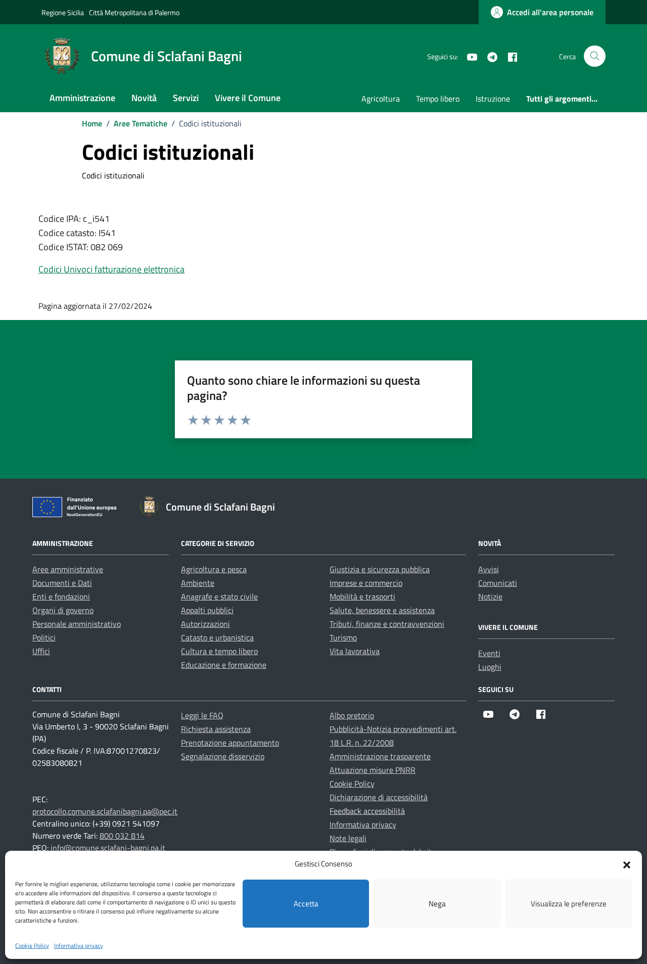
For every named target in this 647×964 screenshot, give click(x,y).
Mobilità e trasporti (362, 596)
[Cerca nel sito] (595, 56)
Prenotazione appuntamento (230, 743)
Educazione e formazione (223, 665)
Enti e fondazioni (61, 596)
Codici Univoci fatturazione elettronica (111, 269)
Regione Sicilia (62, 12)
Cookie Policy (32, 945)
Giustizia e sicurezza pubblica (380, 569)
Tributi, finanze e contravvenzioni (387, 624)
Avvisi (488, 569)
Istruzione (493, 99)
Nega (437, 903)
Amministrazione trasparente (380, 756)
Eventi (489, 653)
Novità (144, 98)
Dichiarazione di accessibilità (379, 797)
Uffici (41, 651)
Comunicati (497, 583)
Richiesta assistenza (216, 729)
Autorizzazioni (205, 624)
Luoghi (489, 667)
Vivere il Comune (248, 98)
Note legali (348, 838)
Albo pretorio (352, 715)
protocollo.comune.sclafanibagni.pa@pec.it (104, 811)
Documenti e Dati (62, 583)
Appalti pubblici (207, 610)
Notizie (490, 596)
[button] (627, 864)
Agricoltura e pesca (214, 569)
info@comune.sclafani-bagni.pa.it (108, 848)
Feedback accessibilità (367, 811)
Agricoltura (380, 99)
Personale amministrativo (76, 624)
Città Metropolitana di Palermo (134, 12)
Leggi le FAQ (202, 715)
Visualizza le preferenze (569, 903)
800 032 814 (122, 836)
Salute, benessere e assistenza (382, 610)
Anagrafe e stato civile (219, 596)
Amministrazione (82, 98)
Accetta (306, 903)
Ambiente (197, 583)
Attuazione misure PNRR (372, 770)
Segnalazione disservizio (222, 756)
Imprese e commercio (366, 583)
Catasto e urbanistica (217, 637)
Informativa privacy (78, 945)
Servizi (186, 98)
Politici (44, 637)
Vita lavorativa (355, 651)
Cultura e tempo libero (219, 651)
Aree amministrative (67, 569)
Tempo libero (437, 99)
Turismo (343, 637)
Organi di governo (63, 610)
